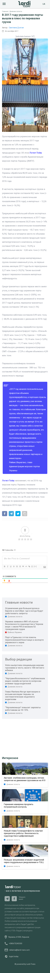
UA (44, 4)
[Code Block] (26, 566)
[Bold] (4, 566)
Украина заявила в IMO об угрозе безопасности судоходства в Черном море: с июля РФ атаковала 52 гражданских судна (24, 625)
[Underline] (10, 566)
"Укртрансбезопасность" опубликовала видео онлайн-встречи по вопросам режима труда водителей (25, 681)
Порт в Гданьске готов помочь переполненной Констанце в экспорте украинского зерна (24, 640)
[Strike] (13, 566)
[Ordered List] (16, 566)
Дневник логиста (15, 11)
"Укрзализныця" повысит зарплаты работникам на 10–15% (23, 708)
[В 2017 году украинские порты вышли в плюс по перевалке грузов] (4, 514)
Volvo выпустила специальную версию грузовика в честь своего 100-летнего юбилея (24, 668)
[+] (35, 566)
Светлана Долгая (16, 28)
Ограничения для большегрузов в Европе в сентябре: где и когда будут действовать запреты (24, 611)
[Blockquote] (22, 566)
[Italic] (7, 566)
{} (32, 566)
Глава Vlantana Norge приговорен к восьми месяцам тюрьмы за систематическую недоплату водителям (22, 695)
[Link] (29, 566)
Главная (5, 11)
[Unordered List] (19, 566)
